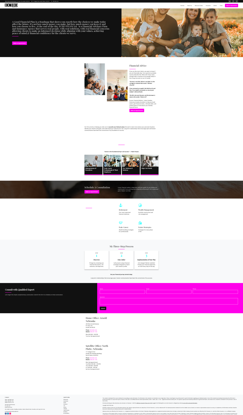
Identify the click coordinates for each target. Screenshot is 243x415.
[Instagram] (10, 413)
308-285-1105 (10, 401)
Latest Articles (66, 410)
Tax (64, 405)
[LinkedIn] (229, 1)
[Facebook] (233, 1)
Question (102, 297)
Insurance (65, 404)
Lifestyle (65, 408)
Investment (65, 401)
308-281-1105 (93, 331)
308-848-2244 (55, 1)
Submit (103, 308)
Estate (64, 402)
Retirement (65, 399)
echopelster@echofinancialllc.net (11, 411)
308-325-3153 (11, 402)
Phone (194, 289)
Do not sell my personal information (189, 403)
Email (147, 289)
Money (64, 407)
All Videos (65, 411)
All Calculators (66, 413)
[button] (182, 5)
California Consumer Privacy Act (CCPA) (144, 403)
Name (101, 289)
